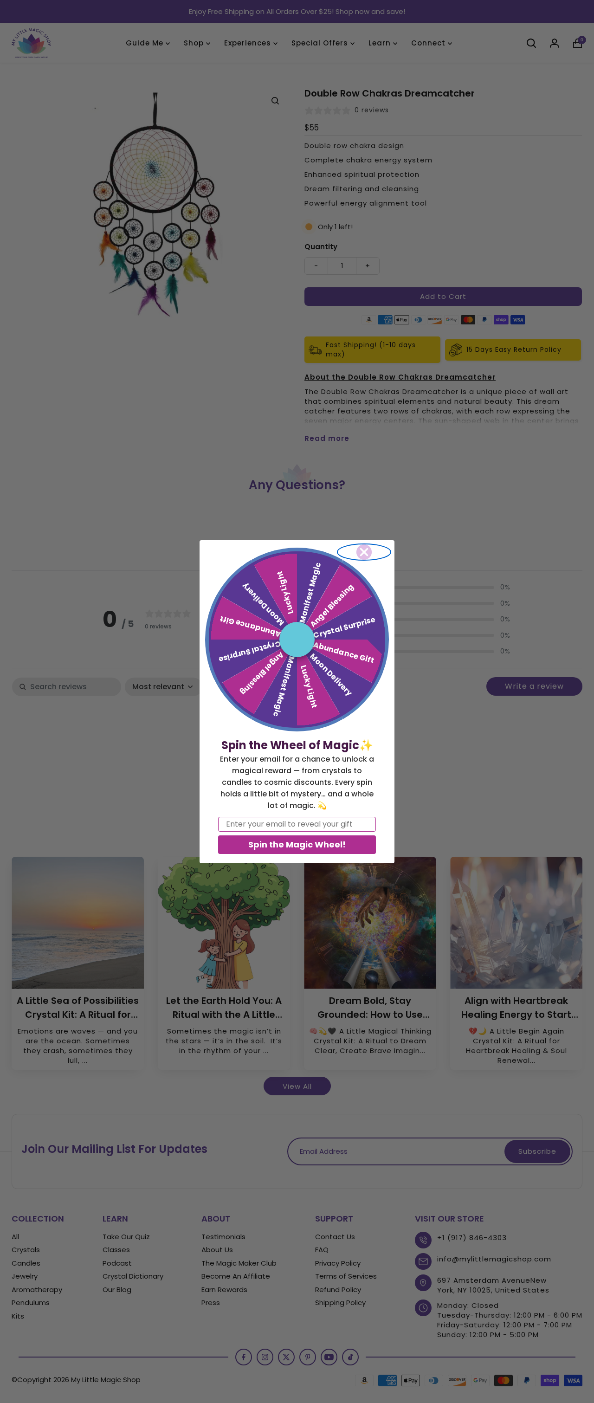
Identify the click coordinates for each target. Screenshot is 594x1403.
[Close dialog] (364, 552)
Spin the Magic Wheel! (297, 844)
